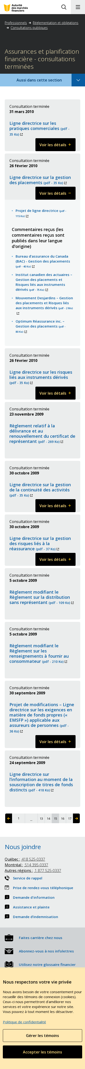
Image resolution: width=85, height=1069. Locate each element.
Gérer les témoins (42, 1035)
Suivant (76, 818)
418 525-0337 (25, 859)
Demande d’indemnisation (35, 916)
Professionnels (16, 23)
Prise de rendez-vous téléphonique (43, 887)
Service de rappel (27, 878)
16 (63, 818)
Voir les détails (57, 146)
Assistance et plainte (31, 907)
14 (49, 818)
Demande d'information (34, 897)
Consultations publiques (29, 28)
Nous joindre (23, 846)
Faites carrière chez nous (40, 937)
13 (42, 818)
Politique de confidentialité (24, 1022)
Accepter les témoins (42, 1052)
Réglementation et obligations (55, 23)
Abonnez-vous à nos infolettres (46, 951)
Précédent (8, 818)
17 (70, 818)
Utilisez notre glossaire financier (47, 964)
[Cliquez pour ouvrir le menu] (78, 7)
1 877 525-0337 (33, 870)
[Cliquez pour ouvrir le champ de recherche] (64, 7)
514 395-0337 (26, 864)
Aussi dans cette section (46, 81)
